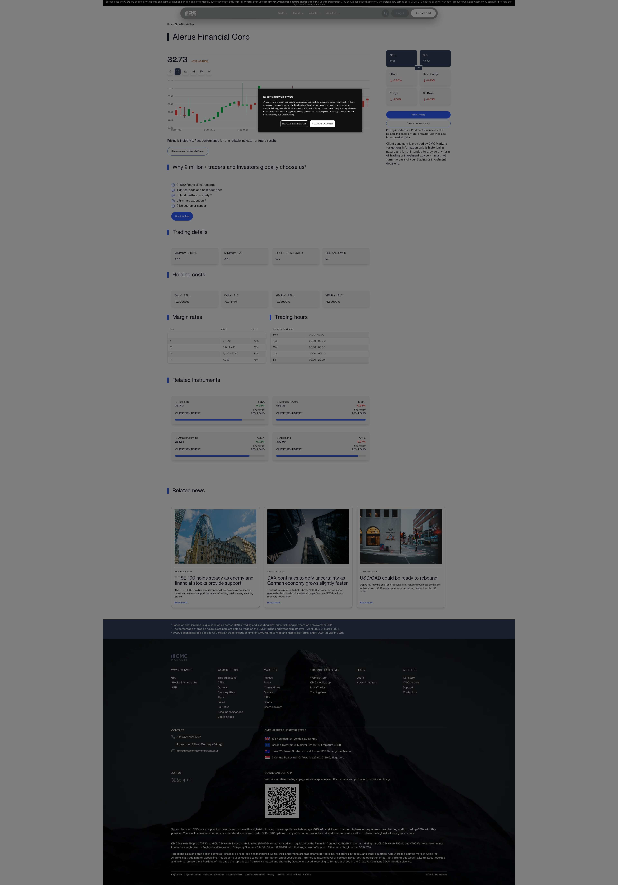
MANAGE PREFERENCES (294, 124)
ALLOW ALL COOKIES (322, 124)
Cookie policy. (288, 115)
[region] (310, 111)
